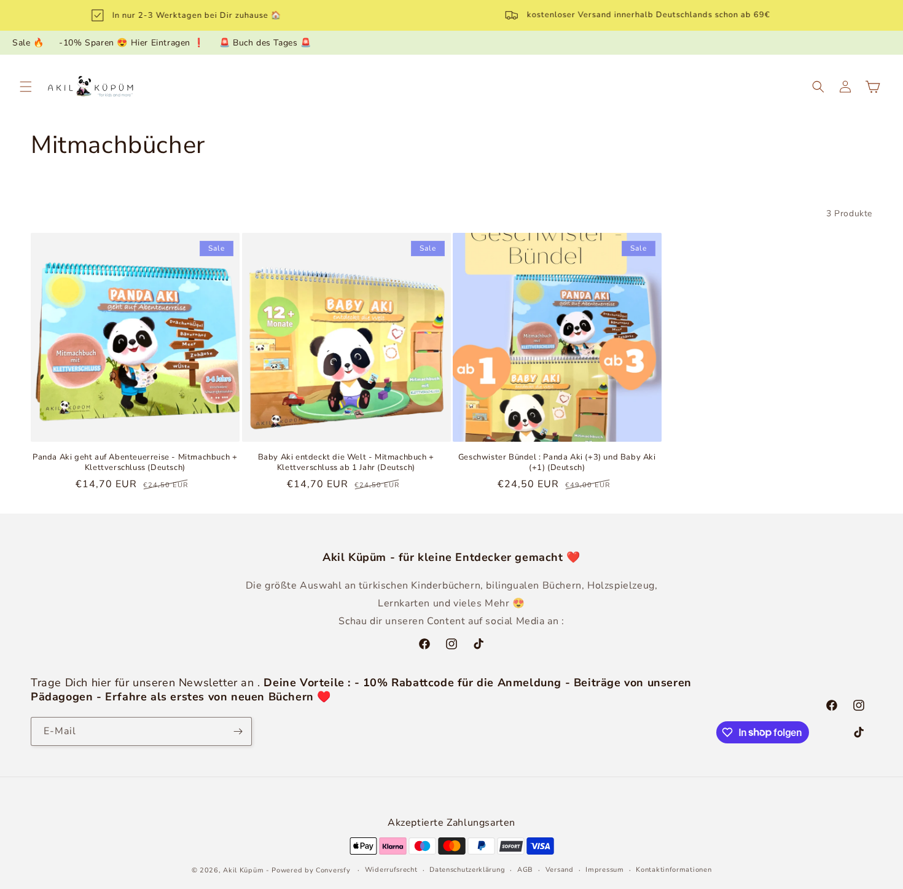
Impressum (604, 869)
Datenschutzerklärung (467, 869)
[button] (25, 86)
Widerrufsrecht (391, 869)
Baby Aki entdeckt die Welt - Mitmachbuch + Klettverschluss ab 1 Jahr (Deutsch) (346, 462)
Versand (559, 869)
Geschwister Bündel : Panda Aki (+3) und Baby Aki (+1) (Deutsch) (557, 462)
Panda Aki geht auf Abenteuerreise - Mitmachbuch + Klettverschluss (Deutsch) (135, 462)
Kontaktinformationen (673, 869)
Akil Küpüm (243, 870)
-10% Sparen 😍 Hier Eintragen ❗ (131, 43)
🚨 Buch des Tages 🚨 (265, 43)
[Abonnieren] (237, 731)
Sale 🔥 (28, 43)
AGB (525, 869)
